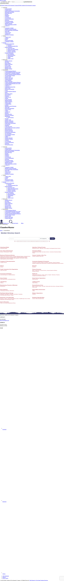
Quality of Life (10, 58)
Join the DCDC (8, 66)
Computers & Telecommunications (7, 261)
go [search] (53, 238)
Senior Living (34, 287)
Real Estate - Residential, (18, 294)
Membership (7, 116)
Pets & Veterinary (4, 289)
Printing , (26, 258)
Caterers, (5, 298)
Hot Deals (7, 62)
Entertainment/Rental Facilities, (22, 257)
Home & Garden (3, 278)
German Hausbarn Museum (10, 71)
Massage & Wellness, (59, 286)
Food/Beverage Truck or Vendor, (24, 298)
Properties (9, 45)
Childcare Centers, (38, 286)
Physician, (58, 274)
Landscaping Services (11, 279)
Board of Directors (8, 64)
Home (6, 92)
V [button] (42, 241)
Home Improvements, (4, 279)
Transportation (10, 56)
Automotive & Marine (36, 250)
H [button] (25, 241)
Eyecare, (46, 274)
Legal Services (3, 281)
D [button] (20, 241)
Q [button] (36, 241)
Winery (13, 299)
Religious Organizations (37, 293)
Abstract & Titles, (3, 256)
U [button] (41, 241)
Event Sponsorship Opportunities (11, 30)
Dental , (43, 274)
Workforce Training (11, 50)
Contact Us (7, 25)
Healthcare (7, 15)
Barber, (33, 286)
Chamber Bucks (8, 9)
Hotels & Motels (35, 282)
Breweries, (2, 298)
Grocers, (33, 298)
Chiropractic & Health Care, (37, 274)
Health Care (34, 273)
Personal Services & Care (37, 285)
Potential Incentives (11, 55)
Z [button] (47, 241)
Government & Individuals (5, 273)
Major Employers (8, 128)
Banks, (33, 270)
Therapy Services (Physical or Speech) (39, 275)
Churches (7, 16)
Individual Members (11, 274)
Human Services (35, 279)
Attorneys (2, 282)
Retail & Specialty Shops (40, 298)
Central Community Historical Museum (13, 74)
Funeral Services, (3, 258)
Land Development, (10, 258)
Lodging (6, 38)
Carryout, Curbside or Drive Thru (39, 255)
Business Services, (9, 256)
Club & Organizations (9, 18)
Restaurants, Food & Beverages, (5, 299)
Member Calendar (8, 68)
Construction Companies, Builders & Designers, (40, 262)
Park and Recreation (9, 21)
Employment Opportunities (13, 49)
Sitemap (6, 98)
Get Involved (7, 124)
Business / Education (12, 51)
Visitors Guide (8, 37)
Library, (1, 270)
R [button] (37, 241)
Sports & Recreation (4, 301)
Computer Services (3, 262)
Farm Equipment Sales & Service (54, 248)
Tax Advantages (11, 54)
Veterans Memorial (8, 79)
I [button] (26, 241)
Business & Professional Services (7, 255)
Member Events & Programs (10, 29)
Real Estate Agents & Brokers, (5, 295)
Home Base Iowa (8, 13)
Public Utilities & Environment (38, 289)
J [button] (27, 241)
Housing (6, 14)
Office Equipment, (17, 258)
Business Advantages (9, 52)
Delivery (2, 265)
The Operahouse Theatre (10, 75)
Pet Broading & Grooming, (4, 290)
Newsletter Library (8, 93)
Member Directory (8, 23)
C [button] (19, 241)
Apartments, (2, 294)
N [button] (32, 241)
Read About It (8, 63)
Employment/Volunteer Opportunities (12, 11)
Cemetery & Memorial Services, (18, 256)
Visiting (6, 110)
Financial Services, (43, 270)
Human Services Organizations (38, 278)
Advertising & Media (4, 247)
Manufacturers (2, 286)
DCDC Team (7, 65)
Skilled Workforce (8, 47)
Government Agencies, (4, 274)
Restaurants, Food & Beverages (7, 297)
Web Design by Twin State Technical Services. (39, 580)
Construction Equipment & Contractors (40, 261)
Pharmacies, (54, 274)
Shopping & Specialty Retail (38, 297)
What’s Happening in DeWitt (10, 24)
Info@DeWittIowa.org (4, 320)
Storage (12, 295)
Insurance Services (35, 271)
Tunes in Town (8, 32)
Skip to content (3, 0)
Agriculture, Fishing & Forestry (39, 247)
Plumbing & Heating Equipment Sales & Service (55, 263)
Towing (33, 252)
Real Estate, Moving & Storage (6, 293)
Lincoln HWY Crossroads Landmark (12, 73)
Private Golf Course (9, 77)
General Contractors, (56, 262)
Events (6, 39)
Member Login (8, 67)
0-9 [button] (14, 241)
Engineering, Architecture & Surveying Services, (8, 257)
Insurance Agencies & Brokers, (52, 270)
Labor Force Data (11, 48)
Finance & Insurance (36, 269)
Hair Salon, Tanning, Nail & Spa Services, (49, 286)
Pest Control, (22, 258)
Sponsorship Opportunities (10, 132)
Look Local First (8, 8)
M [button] (31, 241)
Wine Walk (7, 31)
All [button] (49, 241)
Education (7, 20)
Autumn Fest (7, 33)
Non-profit (4, 270)
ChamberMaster (8, 103)
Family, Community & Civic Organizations (9, 269)
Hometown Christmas (9, 34)
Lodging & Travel (36, 281)
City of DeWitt (8, 17)
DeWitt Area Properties (9, 43)
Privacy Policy (8, 94)
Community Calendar (9, 22)
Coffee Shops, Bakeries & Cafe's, (13, 298)
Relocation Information (9, 12)
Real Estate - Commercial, (9, 294)
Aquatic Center (8, 76)
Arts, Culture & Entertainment (6, 250)
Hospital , (49, 274)
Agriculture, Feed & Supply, (44, 248)
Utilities (9, 57)
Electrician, (51, 262)
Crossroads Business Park (13, 46)
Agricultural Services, (36, 248)
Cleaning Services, (27, 256)
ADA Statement (8, 80)
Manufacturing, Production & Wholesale (8, 285)
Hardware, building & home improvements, (39, 263)
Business (4, 42)
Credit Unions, (37, 270)
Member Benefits (8, 100)
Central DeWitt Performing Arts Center (12, 72)
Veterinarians (12, 290)
